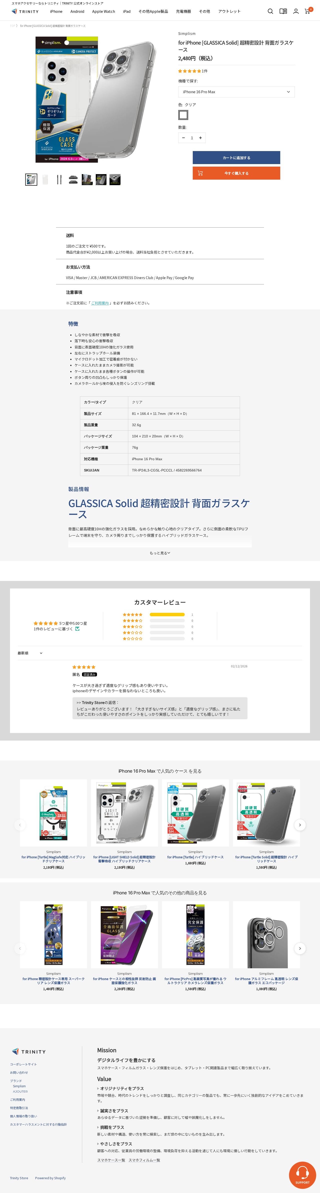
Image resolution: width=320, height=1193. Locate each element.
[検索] (270, 11)
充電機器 (183, 11)
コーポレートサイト (23, 1064)
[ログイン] (296, 11)
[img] (83, 666)
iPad (126, 11)
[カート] (307, 11)
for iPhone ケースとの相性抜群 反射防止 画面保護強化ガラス (124, 981)
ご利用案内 (100, 302)
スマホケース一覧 (111, 1159)
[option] (160, 225)
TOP (12, 26)
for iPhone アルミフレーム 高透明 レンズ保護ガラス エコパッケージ (266, 981)
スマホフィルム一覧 (144, 1159)
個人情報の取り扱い (23, 1116)
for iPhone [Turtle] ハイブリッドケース (195, 857)
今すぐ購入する (236, 173)
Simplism (187, 33)
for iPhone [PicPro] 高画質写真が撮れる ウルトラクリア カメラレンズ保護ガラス (195, 981)
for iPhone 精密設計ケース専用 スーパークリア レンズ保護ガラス (53, 981)
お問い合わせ (19, 1072)
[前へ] (20, 825)
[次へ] (300, 825)
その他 (204, 11)
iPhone (56, 11)
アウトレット (229, 11)
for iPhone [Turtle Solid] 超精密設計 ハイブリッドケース (266, 859)
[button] (190, 70)
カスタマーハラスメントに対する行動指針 (38, 1124)
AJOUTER (19, 1091)
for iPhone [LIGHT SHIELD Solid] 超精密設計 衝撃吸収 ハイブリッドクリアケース (124, 859)
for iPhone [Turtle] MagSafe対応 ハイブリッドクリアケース (54, 859)
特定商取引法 (19, 1108)
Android (77, 11)
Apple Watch (103, 11)
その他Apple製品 (153, 11)
